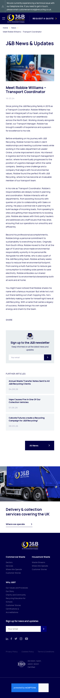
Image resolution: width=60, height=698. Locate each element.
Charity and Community (16, 595)
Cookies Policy (28, 651)
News (13, 28)
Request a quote (43, 18)
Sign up (47, 357)
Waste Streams (38, 562)
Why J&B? (11, 582)
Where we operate (15, 524)
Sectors (9, 562)
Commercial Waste (15, 556)
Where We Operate (14, 569)
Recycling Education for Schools (15, 600)
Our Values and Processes (17, 588)
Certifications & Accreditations (12, 611)
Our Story (10, 591)
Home (5, 28)
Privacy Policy (12, 651)
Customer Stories (13, 573)
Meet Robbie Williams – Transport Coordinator (22, 32)
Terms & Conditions (46, 651)
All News (34, 445)
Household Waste (41, 556)
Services (9, 566)
